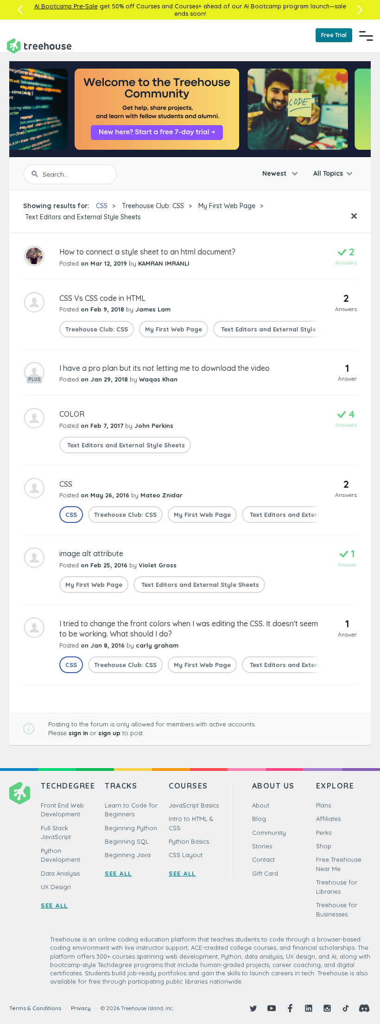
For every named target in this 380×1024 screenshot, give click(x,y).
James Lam (153, 309)
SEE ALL (54, 905)
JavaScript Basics (194, 805)
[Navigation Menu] (366, 36)
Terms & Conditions (35, 1008)
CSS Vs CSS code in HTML (102, 298)
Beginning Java (128, 855)
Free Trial (334, 35)
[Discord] (364, 1008)
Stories (262, 846)
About (260, 805)
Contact (263, 859)
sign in (78, 733)
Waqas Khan (158, 379)
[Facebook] (290, 1008)
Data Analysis (60, 873)
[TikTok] (345, 1008)
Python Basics (189, 841)
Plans (323, 805)
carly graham (157, 645)
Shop (323, 846)
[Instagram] (327, 1008)
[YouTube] (271, 1008)
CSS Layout (186, 855)
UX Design (56, 886)
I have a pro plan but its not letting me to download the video (164, 368)
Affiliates (328, 818)
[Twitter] (253, 1008)
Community (269, 832)
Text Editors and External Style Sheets (82, 217)
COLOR (71, 414)
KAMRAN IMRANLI (164, 263)
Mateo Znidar (161, 495)
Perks (323, 832)
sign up (109, 733)
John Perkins (153, 425)
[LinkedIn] (308, 1008)
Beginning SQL (127, 841)
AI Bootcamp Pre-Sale (66, 6)
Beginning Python (131, 828)
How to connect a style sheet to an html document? (147, 251)
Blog (259, 818)
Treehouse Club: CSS (153, 206)
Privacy (81, 1008)
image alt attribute (91, 553)
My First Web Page (226, 206)
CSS (102, 206)
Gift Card (265, 873)
